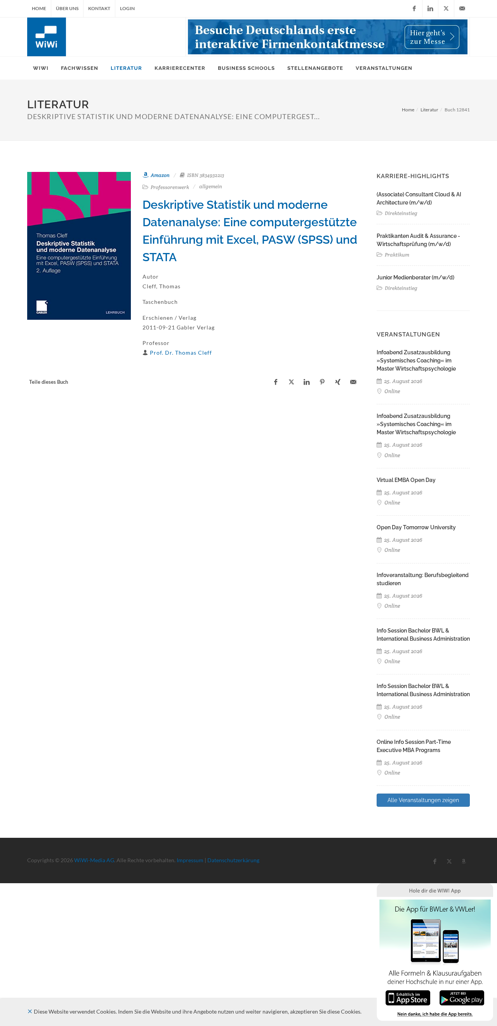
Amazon (159, 175)
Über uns (67, 8)
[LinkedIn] (430, 8)
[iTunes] (408, 997)
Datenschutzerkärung (233, 860)
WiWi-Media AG (94, 860)
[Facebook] (414, 8)
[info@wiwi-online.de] (462, 8)
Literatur (429, 110)
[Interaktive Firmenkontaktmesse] (327, 36)
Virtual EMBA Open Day (406, 480)
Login (127, 8)
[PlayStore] (462, 997)
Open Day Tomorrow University (416, 527)
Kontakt (99, 8)
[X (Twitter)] (446, 8)
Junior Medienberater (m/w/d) (415, 277)
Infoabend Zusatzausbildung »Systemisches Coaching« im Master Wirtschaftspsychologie (416, 360)
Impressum (190, 860)
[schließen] (30, 1011)
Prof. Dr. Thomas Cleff (181, 352)
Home (39, 8)
